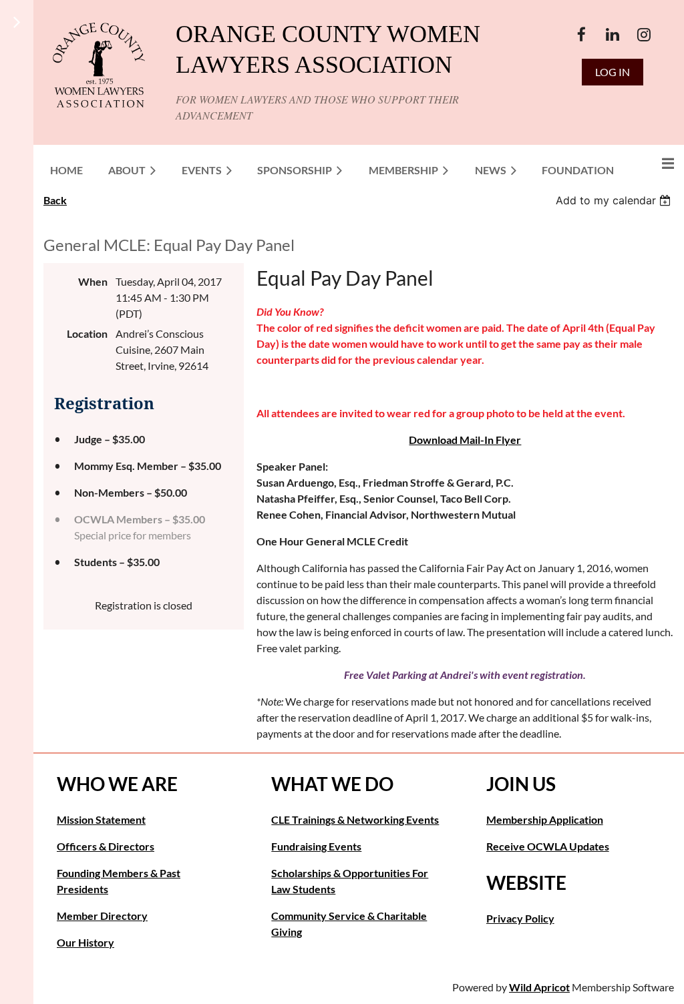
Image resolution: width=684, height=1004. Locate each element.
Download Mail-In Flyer (465, 439)
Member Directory (102, 915)
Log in (612, 71)
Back (55, 200)
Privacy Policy (520, 918)
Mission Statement (101, 819)
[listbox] (615, 200)
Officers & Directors (105, 846)
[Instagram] (644, 34)
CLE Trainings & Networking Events (355, 819)
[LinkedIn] (613, 34)
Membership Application (544, 819)
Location (87, 333)
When (93, 281)
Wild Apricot (539, 987)
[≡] (654, 163)
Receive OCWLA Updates (547, 846)
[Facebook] (581, 34)
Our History (85, 942)
